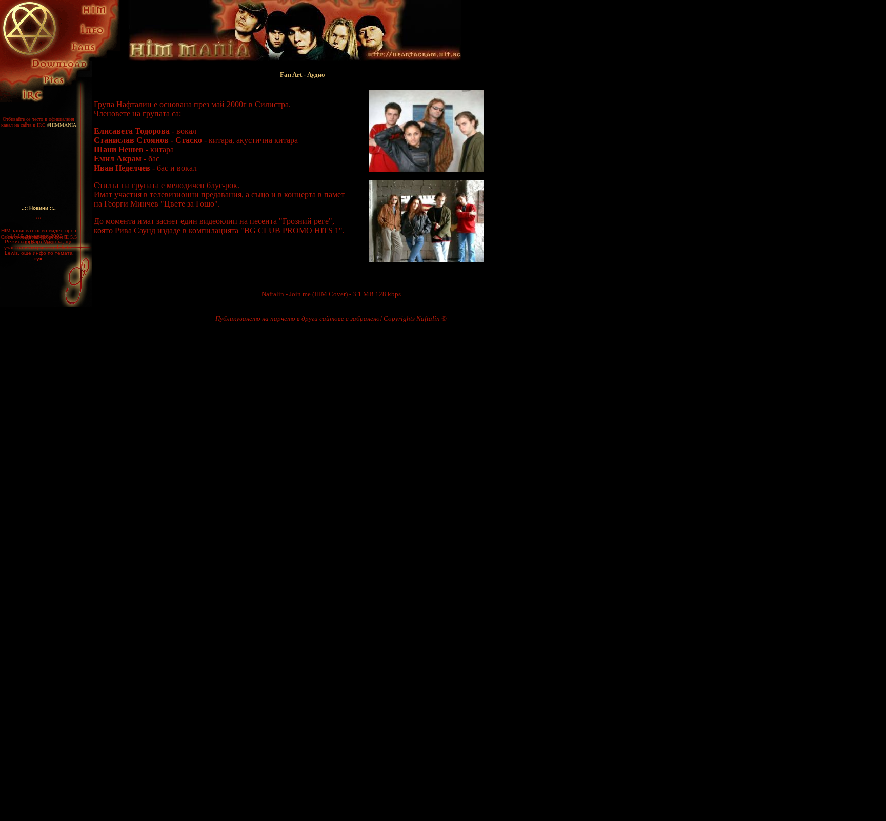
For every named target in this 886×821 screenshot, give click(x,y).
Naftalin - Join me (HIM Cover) (304, 294)
